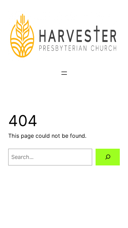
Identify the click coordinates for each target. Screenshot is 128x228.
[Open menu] (64, 73)
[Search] (108, 157)
